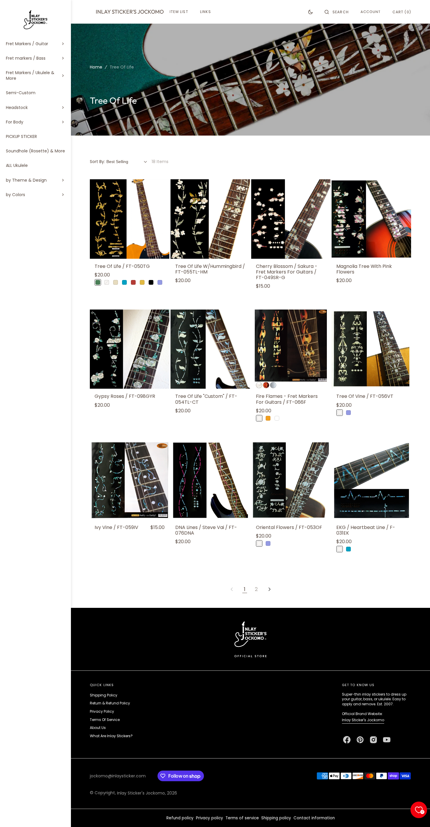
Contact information (314, 818)
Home (96, 67)
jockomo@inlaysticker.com (118, 776)
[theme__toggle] (310, 11)
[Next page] (269, 589)
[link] (129, 219)
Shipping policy (276, 818)
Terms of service (242, 818)
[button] (336, 11)
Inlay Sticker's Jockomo (363, 719)
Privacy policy (209, 818)
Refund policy (180, 818)
